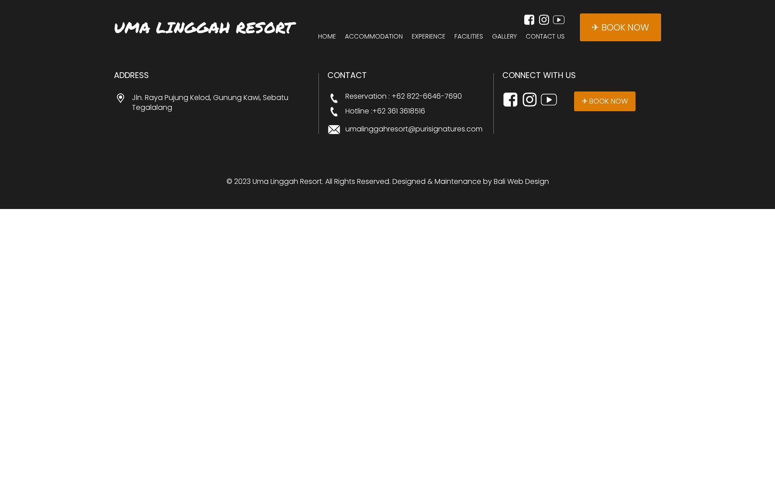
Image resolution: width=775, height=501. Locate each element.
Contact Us (545, 36)
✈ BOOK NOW (620, 27)
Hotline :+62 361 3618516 (385, 111)
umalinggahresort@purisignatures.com (414, 129)
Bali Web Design (521, 181)
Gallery (504, 36)
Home (327, 36)
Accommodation (374, 36)
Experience (428, 36)
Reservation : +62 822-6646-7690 (403, 96)
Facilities (468, 36)
